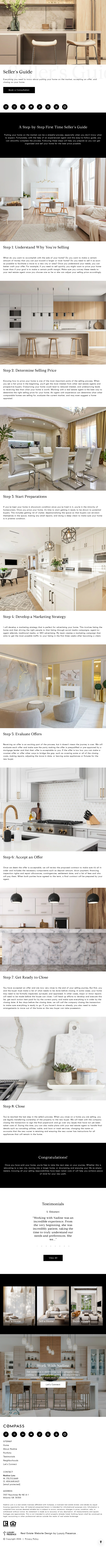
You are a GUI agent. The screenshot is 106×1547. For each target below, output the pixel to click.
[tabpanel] (53, 1225)
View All (53, 1258)
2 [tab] (41, 1246)
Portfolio (7, 1453)
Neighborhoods (10, 1460)
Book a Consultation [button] (19, 90)
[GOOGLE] (48, 107)
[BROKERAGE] (64, 107)
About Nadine (10, 1449)
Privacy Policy (32, 1539)
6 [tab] (59, 1246)
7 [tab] (64, 1246)
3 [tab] (46, 1246)
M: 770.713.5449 (10, 1478)
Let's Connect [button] (53, 1384)
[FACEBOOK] (6, 107)
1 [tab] (37, 1246)
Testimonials (9, 1456)
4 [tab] (50, 1246)
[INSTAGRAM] (14, 107)
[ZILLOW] (56, 107)
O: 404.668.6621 (11, 1481)
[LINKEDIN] (22, 107)
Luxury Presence (66, 1533)
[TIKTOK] (39, 107)
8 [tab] (68, 1246)
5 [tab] (55, 1246)
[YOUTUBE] (31, 107)
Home (6, 1445)
